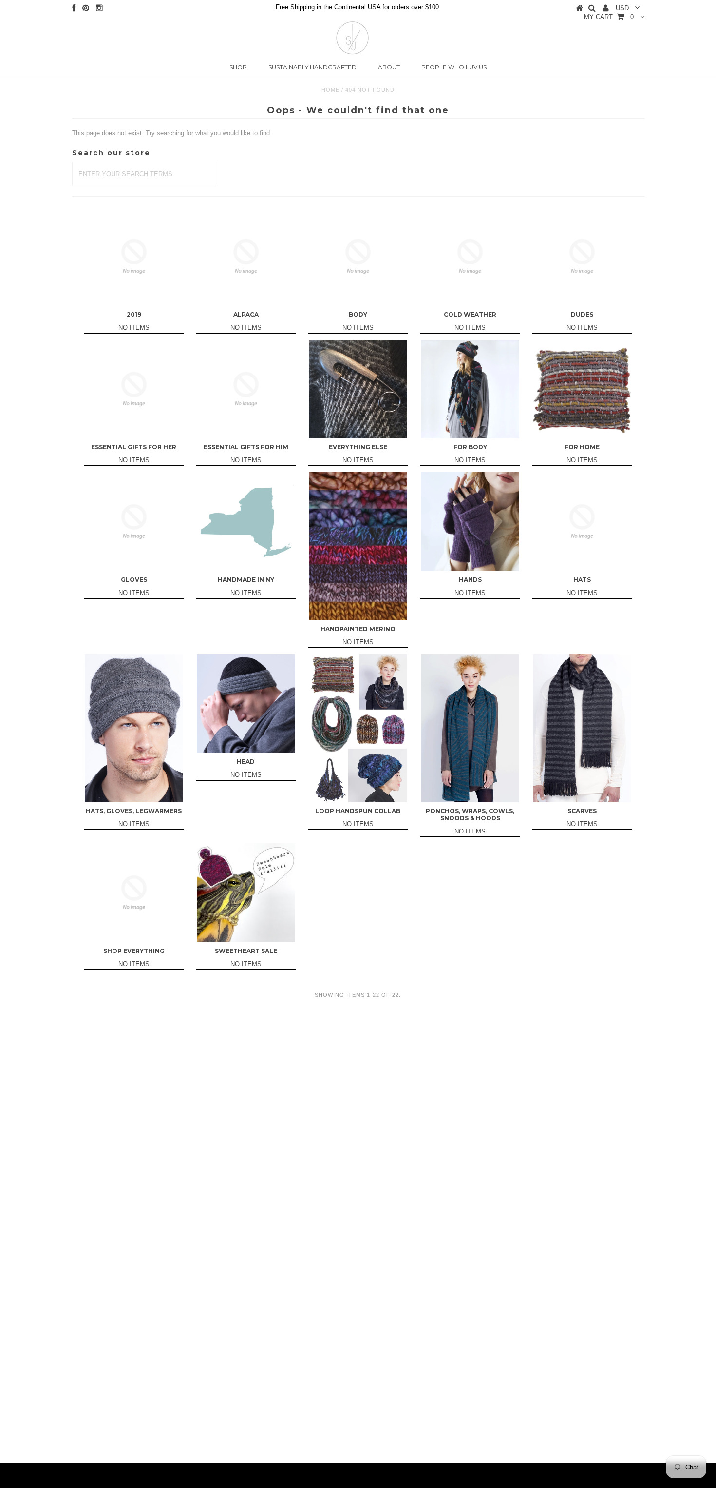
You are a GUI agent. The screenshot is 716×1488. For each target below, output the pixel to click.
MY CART (609, 16)
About (389, 67)
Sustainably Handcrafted (312, 67)
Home (330, 90)
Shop (238, 67)
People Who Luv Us (454, 67)
